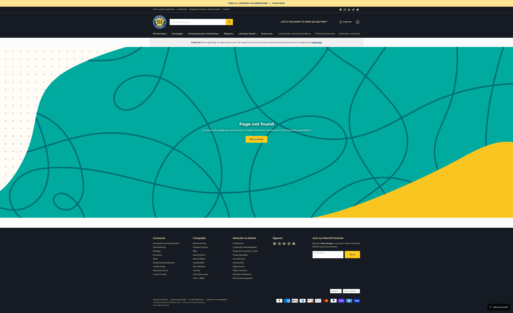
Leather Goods (159, 266)
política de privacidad (178, 299)
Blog (195, 251)
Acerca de (267, 34)
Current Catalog (159, 274)
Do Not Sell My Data (196, 299)
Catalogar (177, 34)
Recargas (157, 251)
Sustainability (198, 262)
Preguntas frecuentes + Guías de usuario (205, 9)
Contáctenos (182, 9)
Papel (155, 258)
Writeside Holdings (190, 302)
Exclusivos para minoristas (203, 34)
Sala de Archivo (199, 255)
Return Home (256, 139)
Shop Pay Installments (242, 274)
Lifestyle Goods (247, 34)
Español (334, 291)
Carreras (196, 270)
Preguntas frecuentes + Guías (245, 251)
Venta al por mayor (200, 274)
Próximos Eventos (325, 34)
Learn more (316, 42)
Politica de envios (240, 270)
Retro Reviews (199, 266)
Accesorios (157, 255)
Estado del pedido (240, 255)
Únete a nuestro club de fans (164, 9)
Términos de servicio (160, 299)
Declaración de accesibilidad (216, 299)
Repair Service (239, 266)
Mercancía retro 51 (160, 270)
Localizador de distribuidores (294, 34)
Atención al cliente (349, 34)
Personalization (159, 247)
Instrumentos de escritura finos (166, 243)
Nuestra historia (199, 243)
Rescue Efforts (199, 258)
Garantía (226, 9)
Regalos (228, 34)
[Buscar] (229, 22)
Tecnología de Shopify (161, 305)
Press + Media (199, 278)
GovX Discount (239, 258)
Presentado (160, 34)
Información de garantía (242, 278)
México (350, 291)
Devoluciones (238, 262)
